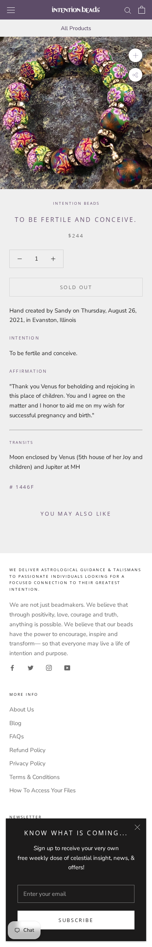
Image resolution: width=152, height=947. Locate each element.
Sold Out (76, 287)
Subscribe (75, 920)
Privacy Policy (27, 763)
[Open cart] (141, 10)
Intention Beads (76, 203)
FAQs (16, 736)
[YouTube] (67, 667)
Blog (15, 723)
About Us (21, 709)
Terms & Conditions (34, 777)
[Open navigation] (11, 10)
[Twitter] (31, 667)
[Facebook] (12, 667)
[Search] (127, 10)
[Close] (137, 827)
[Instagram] (49, 667)
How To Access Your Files (42, 790)
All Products (76, 28)
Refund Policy (27, 750)
